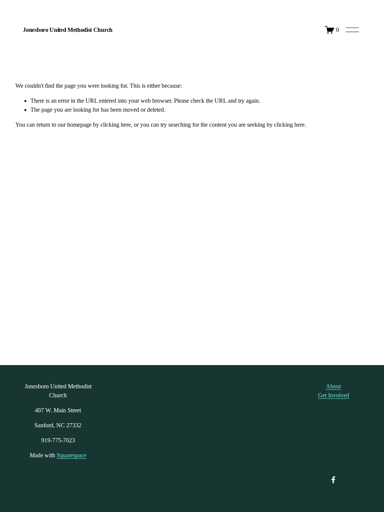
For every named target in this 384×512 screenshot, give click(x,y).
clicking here (115, 124)
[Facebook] (333, 480)
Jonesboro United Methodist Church (67, 30)
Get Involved (333, 395)
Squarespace (71, 455)
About (333, 386)
